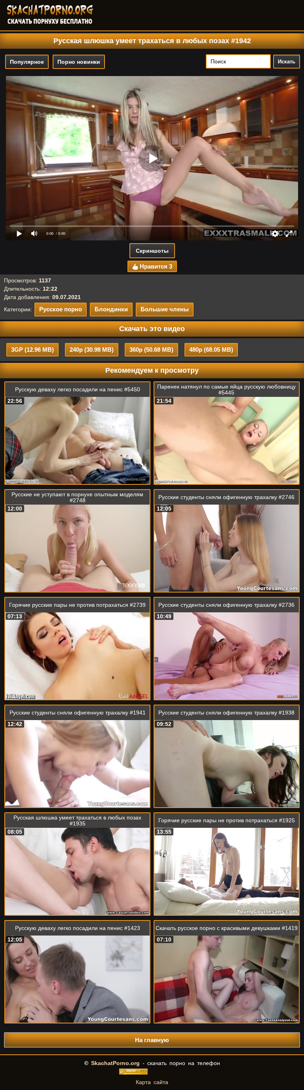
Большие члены (165, 309)
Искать (286, 62)
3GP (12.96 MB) (32, 349)
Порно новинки (78, 62)
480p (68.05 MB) (211, 349)
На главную (152, 1040)
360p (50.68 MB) (151, 349)
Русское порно (60, 309)
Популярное (27, 62)
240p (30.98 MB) (92, 349)
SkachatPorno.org (115, 1063)
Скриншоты (152, 251)
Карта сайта (152, 1082)
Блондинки (111, 309)
